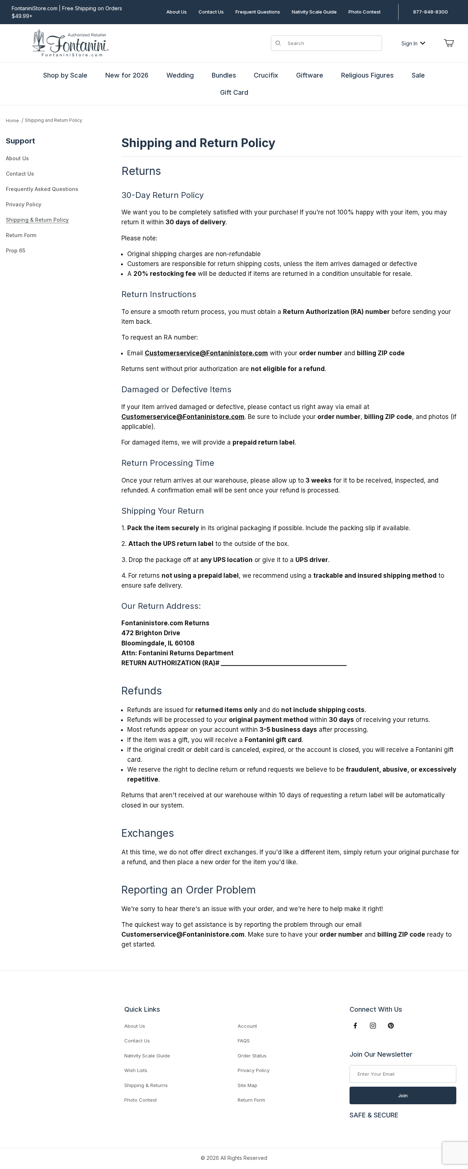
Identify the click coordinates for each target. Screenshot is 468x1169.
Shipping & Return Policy (37, 220)
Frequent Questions (257, 12)
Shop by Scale (65, 75)
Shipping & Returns (146, 1085)
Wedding (180, 75)
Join (403, 1095)
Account (247, 1026)
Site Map (247, 1085)
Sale (418, 75)
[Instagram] (373, 1025)
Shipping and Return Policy (53, 120)
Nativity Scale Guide (314, 12)
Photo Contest (364, 12)
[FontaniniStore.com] (69, 43)
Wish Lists (135, 1070)
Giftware (309, 75)
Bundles (224, 75)
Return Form (21, 235)
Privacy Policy (23, 204)
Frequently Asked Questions (42, 189)
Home (12, 120)
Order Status (252, 1056)
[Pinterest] (391, 1025)
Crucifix (266, 75)
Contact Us (211, 12)
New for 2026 (126, 75)
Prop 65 (15, 250)
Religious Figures (367, 75)
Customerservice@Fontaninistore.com (206, 353)
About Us (176, 12)
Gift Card (234, 92)
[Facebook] (355, 1025)
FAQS (244, 1041)
